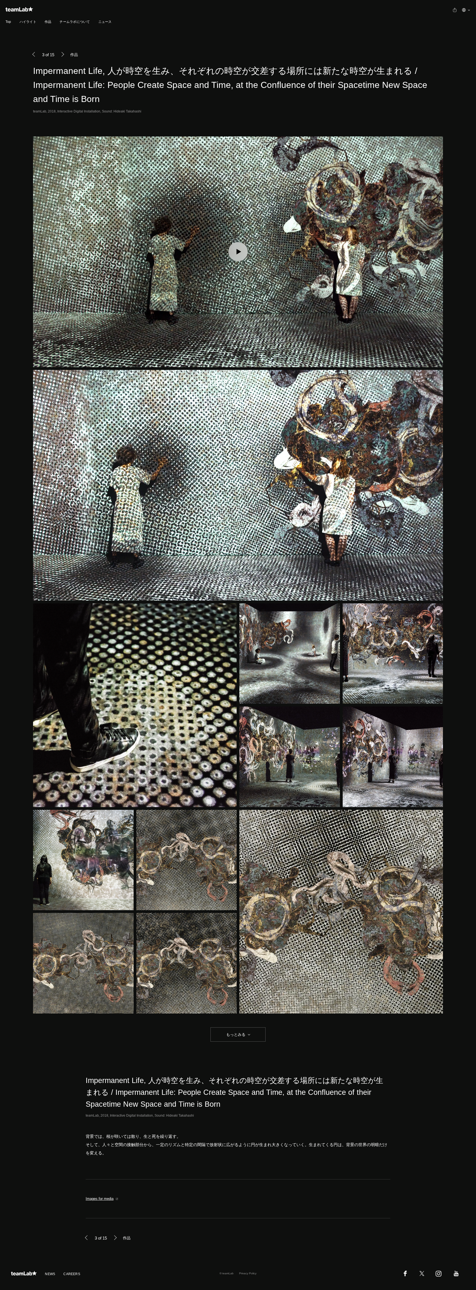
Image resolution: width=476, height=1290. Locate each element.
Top (8, 22)
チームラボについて (75, 22)
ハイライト (28, 22)
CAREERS (71, 1274)
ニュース (105, 22)
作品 (48, 22)
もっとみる (235, 1034)
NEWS (50, 1274)
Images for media (99, 1199)
